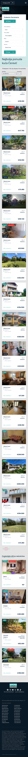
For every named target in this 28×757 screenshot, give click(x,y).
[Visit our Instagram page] (10, 690)
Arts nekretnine (5, 719)
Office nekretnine (5, 710)
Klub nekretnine (5, 711)
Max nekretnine (17, 716)
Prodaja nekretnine (5, 722)
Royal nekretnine (5, 708)
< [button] (3, 549)
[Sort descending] (20, 73)
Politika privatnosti (9, 692)
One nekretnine (17, 719)
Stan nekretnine (5, 714)
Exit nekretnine (17, 714)
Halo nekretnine (17, 710)
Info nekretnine (17, 706)
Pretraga (8, 52)
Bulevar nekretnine (17, 708)
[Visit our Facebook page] (7, 690)
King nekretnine (5, 717)
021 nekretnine (4, 706)
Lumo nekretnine (17, 722)
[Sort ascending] (18, 73)
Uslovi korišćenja (19, 692)
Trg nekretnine (17, 717)
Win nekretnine (17, 713)
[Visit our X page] (15, 690)
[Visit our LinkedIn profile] (18, 690)
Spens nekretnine (5, 713)
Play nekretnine (5, 716)
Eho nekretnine (17, 711)
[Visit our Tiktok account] (20, 690)
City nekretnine (17, 705)
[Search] (12, 2)
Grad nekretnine (5, 705)
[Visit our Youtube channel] (13, 690)
